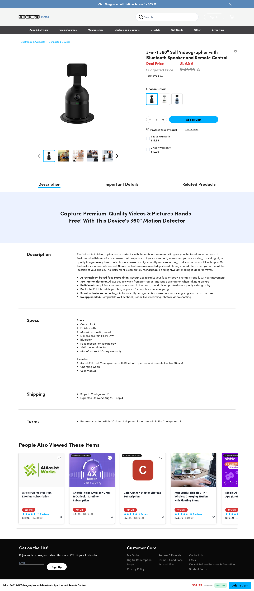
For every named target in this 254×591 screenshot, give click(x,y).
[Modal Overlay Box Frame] (127, 295)
